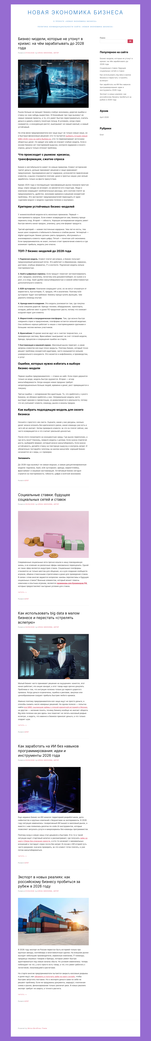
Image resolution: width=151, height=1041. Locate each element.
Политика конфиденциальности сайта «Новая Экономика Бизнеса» (75, 27)
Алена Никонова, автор (48, 53)
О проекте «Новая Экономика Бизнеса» (75, 21)
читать (21, 592)
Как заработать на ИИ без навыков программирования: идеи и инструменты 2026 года (48, 750)
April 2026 (104, 117)
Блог (27, 480)
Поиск (102, 38)
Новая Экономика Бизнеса (75, 12)
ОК (130, 41)
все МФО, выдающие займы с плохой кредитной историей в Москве (55, 707)
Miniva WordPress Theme (37, 1028)
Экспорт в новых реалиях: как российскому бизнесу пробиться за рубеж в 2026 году (49, 881)
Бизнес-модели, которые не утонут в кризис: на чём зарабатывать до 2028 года (51, 43)
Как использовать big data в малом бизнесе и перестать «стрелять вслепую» (48, 617)
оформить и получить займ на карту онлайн (54, 976)
